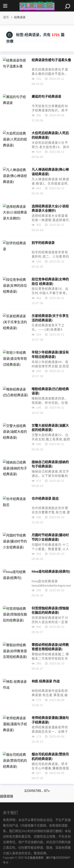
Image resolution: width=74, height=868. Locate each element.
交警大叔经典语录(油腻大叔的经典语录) (50, 427)
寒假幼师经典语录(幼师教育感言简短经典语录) (50, 646)
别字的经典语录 (43, 242)
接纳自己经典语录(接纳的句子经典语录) (50, 464)
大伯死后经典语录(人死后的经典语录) (50, 135)
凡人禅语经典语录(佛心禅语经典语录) (50, 171)
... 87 (44, 791)
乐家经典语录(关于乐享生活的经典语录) (50, 317)
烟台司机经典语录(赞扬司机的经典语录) (50, 756)
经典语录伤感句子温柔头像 (51, 60)
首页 (6, 17)
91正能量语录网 (33, 857)
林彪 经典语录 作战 (46, 681)
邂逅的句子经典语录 (46, 96)
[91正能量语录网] (37, 5)
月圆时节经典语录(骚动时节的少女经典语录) (50, 537)
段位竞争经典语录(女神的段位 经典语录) (50, 281)
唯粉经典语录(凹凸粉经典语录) (50, 391)
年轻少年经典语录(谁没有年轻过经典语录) (50, 354)
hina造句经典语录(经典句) (51, 571)
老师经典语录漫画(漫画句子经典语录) (50, 719)
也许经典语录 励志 (45, 498)
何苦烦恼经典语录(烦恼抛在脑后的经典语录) (50, 610)
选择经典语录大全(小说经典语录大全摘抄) (50, 208)
